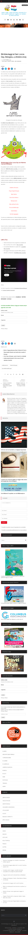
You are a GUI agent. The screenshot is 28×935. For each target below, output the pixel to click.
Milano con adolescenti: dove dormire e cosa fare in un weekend (14, 887)
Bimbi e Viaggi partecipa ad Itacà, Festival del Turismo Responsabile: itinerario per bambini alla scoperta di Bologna (15, 352)
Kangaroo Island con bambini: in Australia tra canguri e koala (20, 384)
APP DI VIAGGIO (6, 819)
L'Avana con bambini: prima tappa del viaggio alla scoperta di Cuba (7, 385)
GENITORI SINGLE (6, 803)
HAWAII (4, 831)
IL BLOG (4, 813)
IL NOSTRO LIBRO (21, 927)
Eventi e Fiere (10, 61)
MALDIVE (4, 834)
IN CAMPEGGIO (6, 764)
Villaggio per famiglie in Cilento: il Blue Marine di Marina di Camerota (14, 879)
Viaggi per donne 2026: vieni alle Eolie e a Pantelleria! (14, 875)
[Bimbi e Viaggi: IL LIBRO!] (14, 562)
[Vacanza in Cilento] (14, 637)
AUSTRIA (4, 847)
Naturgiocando (14, 200)
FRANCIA (4, 843)
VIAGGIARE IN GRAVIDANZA (8, 807)
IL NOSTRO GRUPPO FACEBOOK (15, 929)
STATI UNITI (5, 837)
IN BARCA (5, 770)
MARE (4, 776)
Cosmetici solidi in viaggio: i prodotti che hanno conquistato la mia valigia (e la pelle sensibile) (13, 871)
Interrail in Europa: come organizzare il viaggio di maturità (13, 892)
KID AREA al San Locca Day (20, 252)
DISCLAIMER (17, 932)
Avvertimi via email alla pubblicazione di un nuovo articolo (14, 530)
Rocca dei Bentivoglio (14, 207)
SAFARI (4, 786)
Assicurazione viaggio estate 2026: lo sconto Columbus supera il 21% (15, 866)
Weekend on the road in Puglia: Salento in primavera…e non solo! (14, 902)
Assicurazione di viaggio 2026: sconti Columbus (13, 883)
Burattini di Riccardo (14, 187)
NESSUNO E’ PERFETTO (8, 816)
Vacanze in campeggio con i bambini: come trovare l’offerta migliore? (14, 861)
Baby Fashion (14, 194)
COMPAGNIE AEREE (7, 757)
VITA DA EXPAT (6, 810)
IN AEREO (5, 751)
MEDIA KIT (12, 932)
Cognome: (3, 320)
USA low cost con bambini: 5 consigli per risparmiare (13, 449)
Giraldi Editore (14, 210)
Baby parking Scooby (14, 204)
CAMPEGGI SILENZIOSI (7, 767)
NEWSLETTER (8, 927)
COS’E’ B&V (18, 930)
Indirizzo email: (4, 310)
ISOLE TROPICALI (6, 840)
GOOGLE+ (9, 298)
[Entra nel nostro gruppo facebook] (14, 594)
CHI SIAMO (24, 930)
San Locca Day (20, 244)
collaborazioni (5, 365)
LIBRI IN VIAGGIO (6, 797)
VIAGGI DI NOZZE (6, 800)
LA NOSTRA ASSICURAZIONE (9, 930)
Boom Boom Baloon (14, 197)
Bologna (4, 61)
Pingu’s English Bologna (14, 190)
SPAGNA (4, 850)
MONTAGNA (5, 780)
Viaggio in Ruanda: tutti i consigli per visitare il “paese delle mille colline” (14, 897)
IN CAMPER (5, 760)
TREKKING (5, 783)
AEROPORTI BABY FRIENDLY (8, 754)
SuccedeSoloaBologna (7, 368)
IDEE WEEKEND (18, 61)
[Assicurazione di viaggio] (14, 615)
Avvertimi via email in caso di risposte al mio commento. (14, 527)
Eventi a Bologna (13, 365)
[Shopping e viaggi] (14, 663)
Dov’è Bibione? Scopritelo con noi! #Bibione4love (13, 493)
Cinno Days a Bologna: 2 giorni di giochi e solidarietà (15, 356)
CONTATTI (14, 927)
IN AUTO (4, 773)
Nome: (2, 315)
